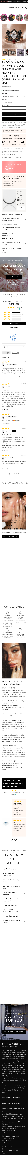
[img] (5, 362)
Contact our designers (8, 185)
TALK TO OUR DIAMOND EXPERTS (14, 1032)
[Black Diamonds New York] (14, 8)
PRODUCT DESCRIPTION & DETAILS (12, 215)
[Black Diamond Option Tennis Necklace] (9, 200)
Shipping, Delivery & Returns (11, 224)
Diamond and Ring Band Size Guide (11, 249)
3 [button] (14, 474)
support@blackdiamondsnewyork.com (12, 1114)
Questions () (15, 353)
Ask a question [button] (14, 327)
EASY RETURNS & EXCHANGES (12, 1103)
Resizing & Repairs (8, 239)
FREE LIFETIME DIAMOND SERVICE (13, 1098)
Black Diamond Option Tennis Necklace (20, 197)
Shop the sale (14, 276)
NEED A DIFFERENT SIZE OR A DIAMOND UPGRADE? (10, 219)
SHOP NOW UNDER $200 (10, 536)
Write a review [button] (14, 324)
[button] (22, 8)
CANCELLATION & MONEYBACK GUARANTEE (11, 229)
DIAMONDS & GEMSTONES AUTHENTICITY (9, 234)
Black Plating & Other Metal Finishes (11, 243)
